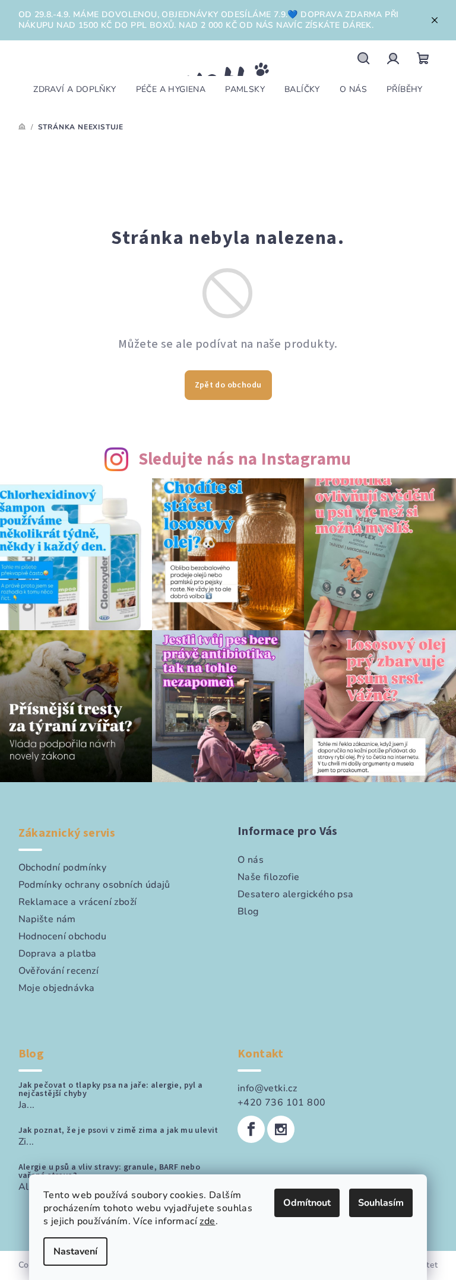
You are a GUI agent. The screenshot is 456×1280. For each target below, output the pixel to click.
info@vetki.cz (267, 1088)
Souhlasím (381, 1202)
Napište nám (47, 919)
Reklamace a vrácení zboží (77, 902)
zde (207, 1221)
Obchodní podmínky (62, 867)
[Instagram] (280, 1129)
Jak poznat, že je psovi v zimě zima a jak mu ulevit (118, 1130)
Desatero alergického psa (296, 894)
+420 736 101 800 (281, 1102)
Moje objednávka (56, 988)
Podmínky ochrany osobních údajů (94, 884)
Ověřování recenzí (58, 970)
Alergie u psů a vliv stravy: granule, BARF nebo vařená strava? (109, 1171)
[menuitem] (74, 89)
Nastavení (75, 1251)
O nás (251, 859)
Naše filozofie (269, 877)
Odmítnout (307, 1202)
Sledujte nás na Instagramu (245, 459)
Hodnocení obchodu (62, 936)
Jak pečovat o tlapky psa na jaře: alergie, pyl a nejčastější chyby (110, 1089)
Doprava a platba (57, 953)
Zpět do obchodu (228, 385)
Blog (248, 911)
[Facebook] (251, 1129)
